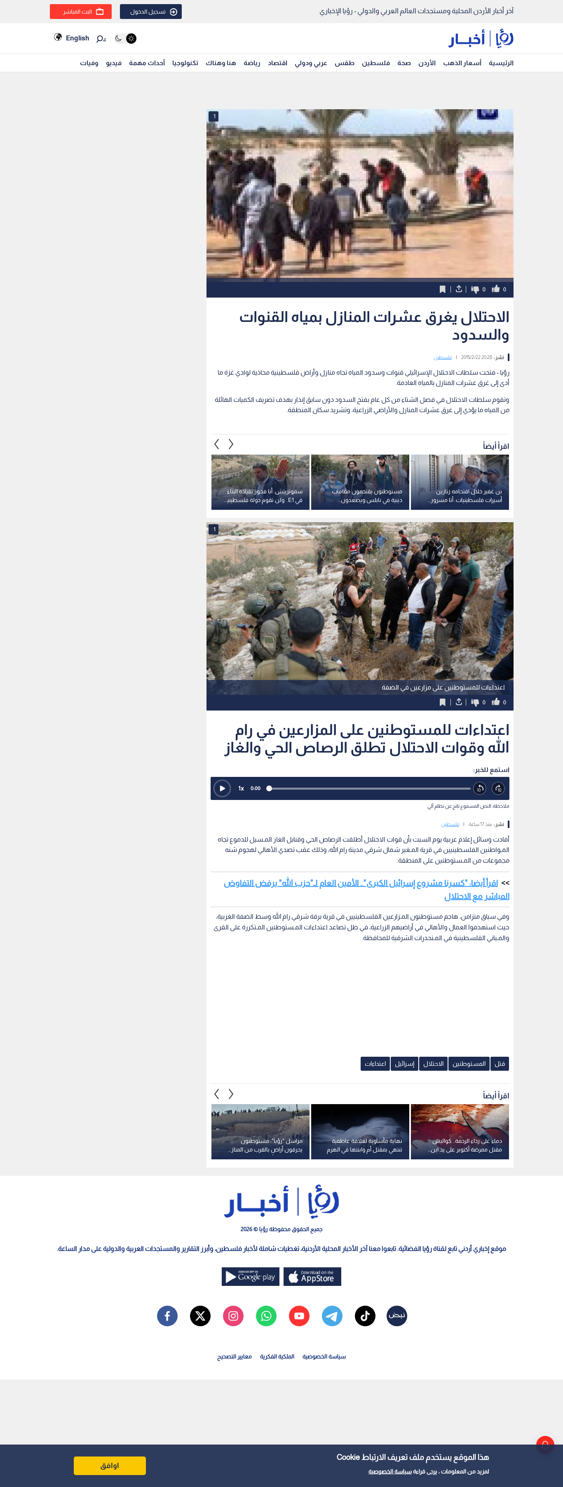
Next (216, 444)
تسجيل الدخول (148, 11)
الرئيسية (501, 62)
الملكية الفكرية (277, 1356)
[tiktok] (365, 1316)
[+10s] (498, 788)
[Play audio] (222, 788)
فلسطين (376, 62)
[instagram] (233, 1316)
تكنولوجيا (185, 62)
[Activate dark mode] (125, 38)
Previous (231, 444)
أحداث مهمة (147, 62)
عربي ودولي (311, 62)
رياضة (252, 62)
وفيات (89, 62)
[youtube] (299, 1316)
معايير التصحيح (234, 1356)
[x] (200, 1316)
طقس (344, 62)
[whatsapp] (266, 1316)
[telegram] (332, 1316)
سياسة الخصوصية (390, 1471)
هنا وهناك (221, 62)
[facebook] (167, 1316)
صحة (404, 62)
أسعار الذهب (462, 62)
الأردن (427, 62)
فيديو (114, 62)
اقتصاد (277, 62)
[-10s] (480, 788)
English (77, 38)
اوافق (109, 1465)
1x (241, 788)
